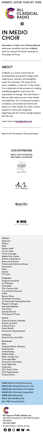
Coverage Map (9, 359)
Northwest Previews (11, 299)
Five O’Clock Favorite (12, 291)
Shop (4, 269)
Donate (7, 2)
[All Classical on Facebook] (5, 430)
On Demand (7, 283)
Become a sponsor (21, 157)
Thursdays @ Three (11, 314)
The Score (6, 309)
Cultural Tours (8, 326)
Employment (7, 349)
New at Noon (8, 296)
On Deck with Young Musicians (16, 301)
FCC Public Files (10, 370)
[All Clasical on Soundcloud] (28, 430)
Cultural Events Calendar (13, 321)
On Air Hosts (8, 251)
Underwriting (8, 352)
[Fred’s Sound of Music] (21, 204)
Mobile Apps (8, 354)
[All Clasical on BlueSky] (22, 430)
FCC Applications (10, 372)
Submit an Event (9, 323)
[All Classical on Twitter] (9, 430)
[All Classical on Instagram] (13, 430)
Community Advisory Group (15, 264)
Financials (6, 367)
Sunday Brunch (9, 312)
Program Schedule (10, 281)
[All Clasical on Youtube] (18, 430)
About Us (6, 241)
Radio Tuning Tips (10, 357)
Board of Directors (10, 261)
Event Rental (7, 328)
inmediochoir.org (23, 121)
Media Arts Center (10, 256)
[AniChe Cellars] (21, 185)
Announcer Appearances (13, 331)
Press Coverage (9, 254)
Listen (17, 2)
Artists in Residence (11, 259)
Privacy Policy (8, 375)
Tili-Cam (6, 274)
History (5, 243)
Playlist (28, 2)
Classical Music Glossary (13, 346)
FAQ (4, 246)
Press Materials (9, 364)
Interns (5, 272)
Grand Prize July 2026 (12, 337)
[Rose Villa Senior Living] (21, 222)
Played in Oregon (10, 304)
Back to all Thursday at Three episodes (20, 134)
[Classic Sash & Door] (21, 167)
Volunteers (7, 267)
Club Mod (6, 286)
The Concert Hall (10, 288)
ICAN (38, 2)
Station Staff (7, 249)
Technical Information (12, 362)
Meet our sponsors (22, 155)
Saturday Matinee (10, 306)
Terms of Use (24, 426)
